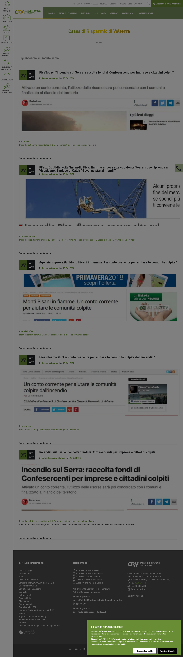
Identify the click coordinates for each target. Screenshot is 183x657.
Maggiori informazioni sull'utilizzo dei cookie (109, 644)
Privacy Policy (107, 639)
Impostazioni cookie (144, 651)
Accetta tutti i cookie (167, 651)
